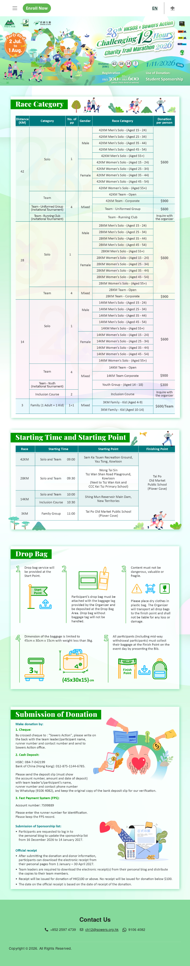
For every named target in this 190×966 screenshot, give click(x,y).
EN (155, 8)
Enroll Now (37, 8)
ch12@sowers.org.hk (102, 929)
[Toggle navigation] (15, 8)
